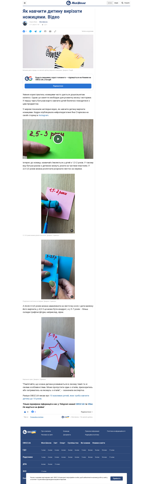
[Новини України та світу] (65, 418)
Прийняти (116, 478)
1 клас (43, 450)
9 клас (97, 450)
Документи (67, 435)
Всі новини (85, 443)
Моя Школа (43, 22)
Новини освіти (98, 443)
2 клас (50, 450)
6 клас (77, 450)
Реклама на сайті (47, 435)
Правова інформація (92, 431)
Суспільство (73, 443)
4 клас (63, 450)
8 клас (90, 450)
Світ (55, 443)
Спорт (62, 443)
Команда (66, 431)
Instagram (43, 115)
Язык (116, 3)
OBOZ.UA (27, 443)
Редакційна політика (36, 417)
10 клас (104, 450)
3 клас (57, 450)
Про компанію (46, 431)
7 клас (84, 450)
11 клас (111, 450)
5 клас (70, 450)
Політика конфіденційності (116, 431)
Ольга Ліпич (33, 22)
